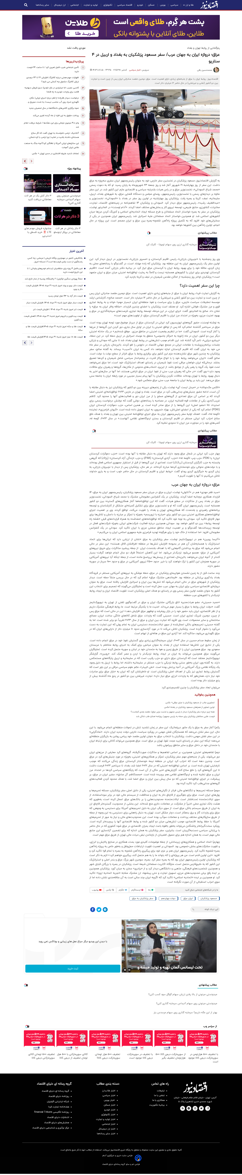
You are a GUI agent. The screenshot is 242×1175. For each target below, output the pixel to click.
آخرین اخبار (76, 251)
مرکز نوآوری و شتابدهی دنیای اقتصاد (50, 1127)
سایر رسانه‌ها (42, 5)
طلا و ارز (189, 5)
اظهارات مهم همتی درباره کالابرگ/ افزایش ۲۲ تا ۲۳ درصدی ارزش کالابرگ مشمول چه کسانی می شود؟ (52, 79)
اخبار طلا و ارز (108, 1090)
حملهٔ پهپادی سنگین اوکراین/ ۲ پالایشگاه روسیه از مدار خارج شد (53, 278)
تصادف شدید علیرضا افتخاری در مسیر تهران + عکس (55, 153)
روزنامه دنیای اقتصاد (58, 1096)
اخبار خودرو (109, 1109)
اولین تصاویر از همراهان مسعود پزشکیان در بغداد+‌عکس (189, 707)
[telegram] (189, 1108)
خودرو (140, 5)
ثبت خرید (72, 968)
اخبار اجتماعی (108, 1124)
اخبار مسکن (109, 1105)
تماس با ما (159, 1095)
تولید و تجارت (91, 5)
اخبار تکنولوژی (108, 1114)
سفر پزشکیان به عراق (142, 898)
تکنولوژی (107, 5)
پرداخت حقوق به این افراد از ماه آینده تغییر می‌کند (56, 115)
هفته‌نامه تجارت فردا (58, 1106)
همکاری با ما (158, 1100)
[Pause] (125, 970)
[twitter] (201, 1108)
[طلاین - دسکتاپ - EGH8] (121, 27)
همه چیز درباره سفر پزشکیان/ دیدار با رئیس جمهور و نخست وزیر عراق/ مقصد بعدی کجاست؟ (173, 711)
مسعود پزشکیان (209, 898)
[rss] (183, 1108)
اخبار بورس (109, 1100)
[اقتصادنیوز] (195, 1087)
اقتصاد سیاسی (124, 5)
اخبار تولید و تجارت (105, 1119)
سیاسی (174, 5)
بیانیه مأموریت (157, 1105)
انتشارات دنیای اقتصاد (58, 1117)
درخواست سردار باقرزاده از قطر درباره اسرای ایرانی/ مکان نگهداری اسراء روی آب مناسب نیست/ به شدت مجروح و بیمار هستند (53, 100)
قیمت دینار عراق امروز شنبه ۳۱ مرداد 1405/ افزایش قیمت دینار (54, 302)
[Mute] (130, 970)
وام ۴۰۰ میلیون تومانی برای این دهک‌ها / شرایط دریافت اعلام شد (51, 125)
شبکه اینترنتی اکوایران (58, 1101)
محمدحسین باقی (204, 70)
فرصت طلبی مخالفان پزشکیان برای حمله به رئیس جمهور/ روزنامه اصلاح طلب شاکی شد (175, 716)
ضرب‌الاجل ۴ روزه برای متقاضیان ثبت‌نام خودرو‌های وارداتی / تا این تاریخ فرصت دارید (54, 270)
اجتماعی (74, 5)
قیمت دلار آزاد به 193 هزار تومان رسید (65, 296)
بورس (163, 5)
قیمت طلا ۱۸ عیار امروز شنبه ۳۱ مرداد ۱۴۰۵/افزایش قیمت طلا (54, 336)
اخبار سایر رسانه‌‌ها (106, 1133)
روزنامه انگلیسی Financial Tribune (51, 1112)
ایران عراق (188, 898)
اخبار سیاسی (135, 70)
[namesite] (209, 5)
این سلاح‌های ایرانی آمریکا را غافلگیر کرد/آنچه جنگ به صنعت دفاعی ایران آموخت (51, 145)
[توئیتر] (98, 909)
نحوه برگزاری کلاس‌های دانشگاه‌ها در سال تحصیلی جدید (54, 108)
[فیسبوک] (92, 909)
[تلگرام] (105, 909)
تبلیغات (161, 1090)
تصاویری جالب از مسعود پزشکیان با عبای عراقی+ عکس (190, 702)
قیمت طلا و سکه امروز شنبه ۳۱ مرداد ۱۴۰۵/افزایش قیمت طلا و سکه (54, 328)
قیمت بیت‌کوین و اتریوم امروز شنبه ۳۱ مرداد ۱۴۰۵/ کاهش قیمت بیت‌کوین (53, 318)
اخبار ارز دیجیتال (107, 1128)
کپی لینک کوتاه (211, 909)
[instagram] (195, 1108)
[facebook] (208, 1108)
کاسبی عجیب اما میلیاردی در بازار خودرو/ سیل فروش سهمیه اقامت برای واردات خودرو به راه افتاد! (52, 89)
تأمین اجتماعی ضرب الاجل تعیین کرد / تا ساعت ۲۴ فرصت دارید (53, 69)
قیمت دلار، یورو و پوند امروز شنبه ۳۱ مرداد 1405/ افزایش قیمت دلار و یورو (54, 287)
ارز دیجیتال (60, 5)
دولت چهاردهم (168, 898)
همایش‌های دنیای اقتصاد (56, 1122)
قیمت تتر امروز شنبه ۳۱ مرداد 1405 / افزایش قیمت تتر (57, 309)
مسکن (151, 5)
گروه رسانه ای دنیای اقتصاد (55, 1091)
